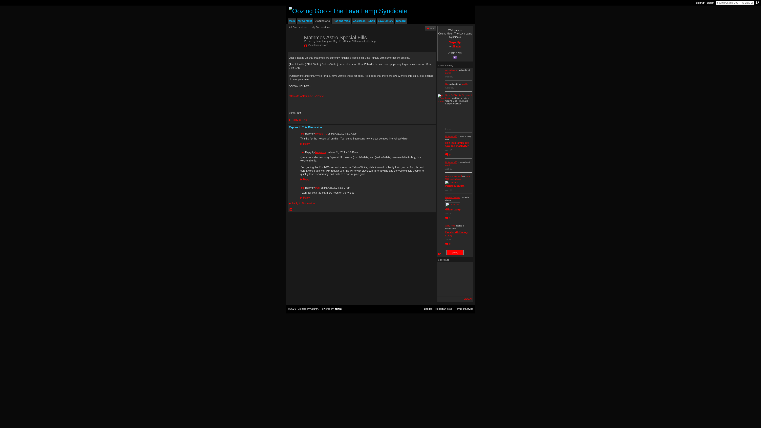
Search (757, 2)
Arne (447, 176)
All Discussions (298, 27)
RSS (291, 210)
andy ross (450, 226)
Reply (305, 143)
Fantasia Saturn (455, 185)
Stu (446, 84)
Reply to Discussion (302, 203)
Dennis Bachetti (452, 197)
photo (458, 179)
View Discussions (318, 45)
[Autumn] (443, 290)
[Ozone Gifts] (464, 268)
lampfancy (322, 41)
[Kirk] (454, 279)
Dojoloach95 (451, 136)
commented (456, 176)
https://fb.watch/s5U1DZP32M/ (306, 96)
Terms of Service (464, 309)
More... (455, 252)
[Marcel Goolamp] (464, 290)
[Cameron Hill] (454, 268)
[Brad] (464, 279)
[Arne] (454, 290)
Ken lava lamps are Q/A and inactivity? (457, 144)
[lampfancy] (295, 46)
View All (468, 298)
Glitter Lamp (453, 209)
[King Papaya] (443, 268)
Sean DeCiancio (453, 95)
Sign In (710, 2)
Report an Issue (443, 309)
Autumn (314, 309)
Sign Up (700, 2)
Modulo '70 (321, 133)
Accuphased (451, 70)
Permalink (303, 134)
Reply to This (298, 119)
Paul (317, 187)
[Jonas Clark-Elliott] (443, 279)
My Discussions (321, 27)
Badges (428, 309)
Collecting (370, 41)
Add (432, 28)
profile (448, 73)
